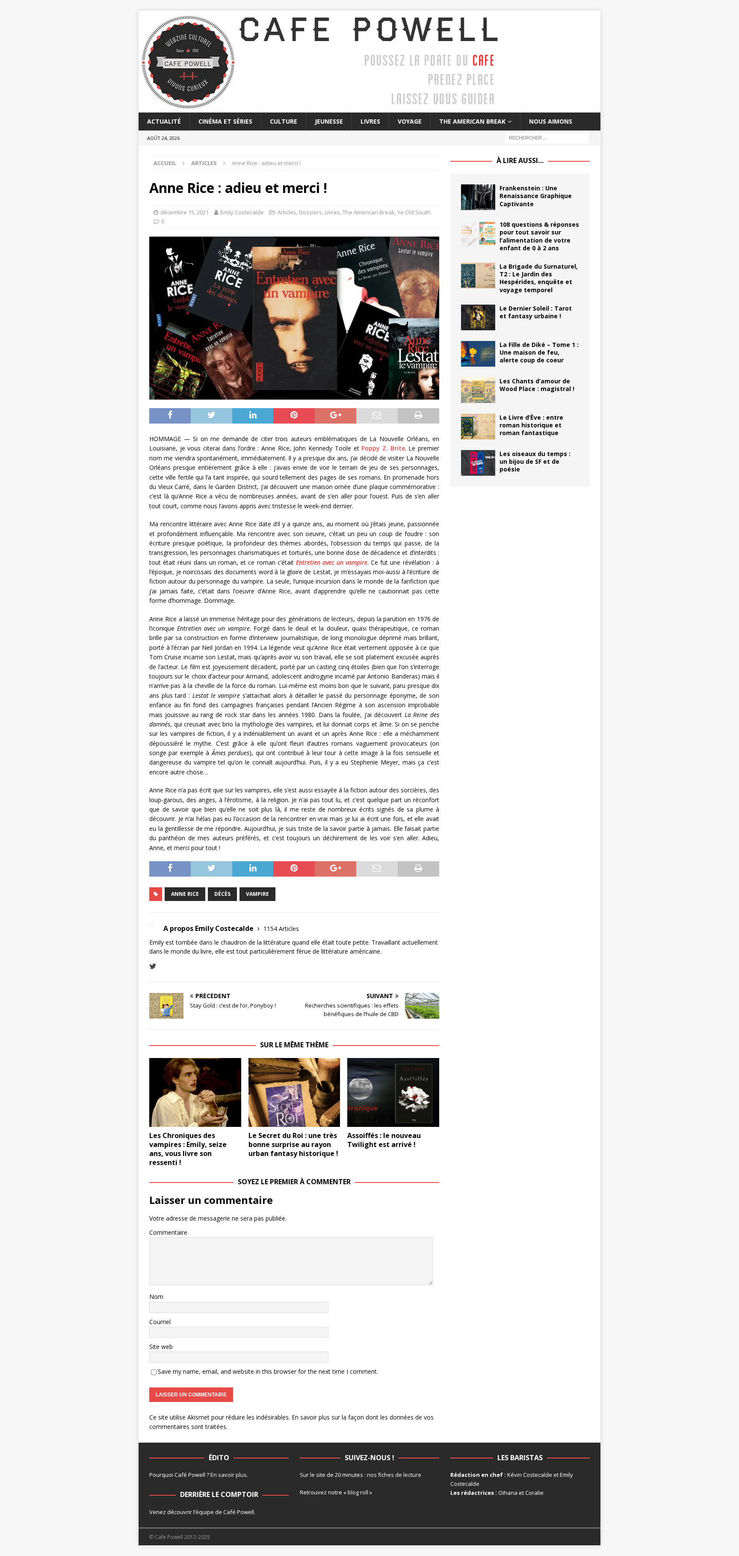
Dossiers (310, 212)
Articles (287, 212)
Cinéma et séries (225, 121)
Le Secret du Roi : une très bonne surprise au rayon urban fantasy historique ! (293, 1144)
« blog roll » (357, 1492)
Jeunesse (329, 121)
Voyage (410, 121)
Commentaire (168, 1232)
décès (222, 894)
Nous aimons (550, 121)
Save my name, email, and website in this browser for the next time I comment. (268, 1371)
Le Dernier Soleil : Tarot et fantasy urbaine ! (536, 312)
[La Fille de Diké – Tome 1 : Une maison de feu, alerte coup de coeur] (478, 354)
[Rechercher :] (547, 137)
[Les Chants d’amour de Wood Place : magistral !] (478, 390)
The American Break (472, 121)
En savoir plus (228, 1475)
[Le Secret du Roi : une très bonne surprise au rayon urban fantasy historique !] (294, 1092)
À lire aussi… (520, 160)
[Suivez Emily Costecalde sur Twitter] (153, 966)
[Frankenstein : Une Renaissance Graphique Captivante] (478, 197)
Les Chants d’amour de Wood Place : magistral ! (537, 385)
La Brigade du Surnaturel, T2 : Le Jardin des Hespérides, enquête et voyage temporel (539, 278)
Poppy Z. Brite (383, 448)
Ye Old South (414, 212)
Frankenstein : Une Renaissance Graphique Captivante (536, 195)
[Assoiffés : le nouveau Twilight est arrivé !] (393, 1092)
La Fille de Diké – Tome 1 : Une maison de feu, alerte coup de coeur (539, 352)
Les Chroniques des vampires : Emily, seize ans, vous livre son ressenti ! (188, 1149)
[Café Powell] (320, 108)
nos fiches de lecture (394, 1475)
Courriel (160, 1322)
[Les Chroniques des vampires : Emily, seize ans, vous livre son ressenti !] (195, 1092)
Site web (161, 1347)
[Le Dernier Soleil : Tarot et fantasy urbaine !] (478, 317)
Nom (156, 1296)
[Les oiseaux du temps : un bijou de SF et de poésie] (478, 463)
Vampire (257, 894)
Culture (283, 121)
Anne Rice (185, 894)
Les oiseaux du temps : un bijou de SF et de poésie (535, 461)
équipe (204, 1512)
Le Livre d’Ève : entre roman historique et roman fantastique (531, 425)
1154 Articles (281, 929)
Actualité (164, 121)
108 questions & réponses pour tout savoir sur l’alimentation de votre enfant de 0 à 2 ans (539, 236)
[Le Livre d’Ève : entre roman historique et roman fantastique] (478, 426)
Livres (370, 121)
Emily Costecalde (242, 212)
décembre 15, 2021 (184, 212)
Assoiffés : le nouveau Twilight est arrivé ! (384, 1140)
